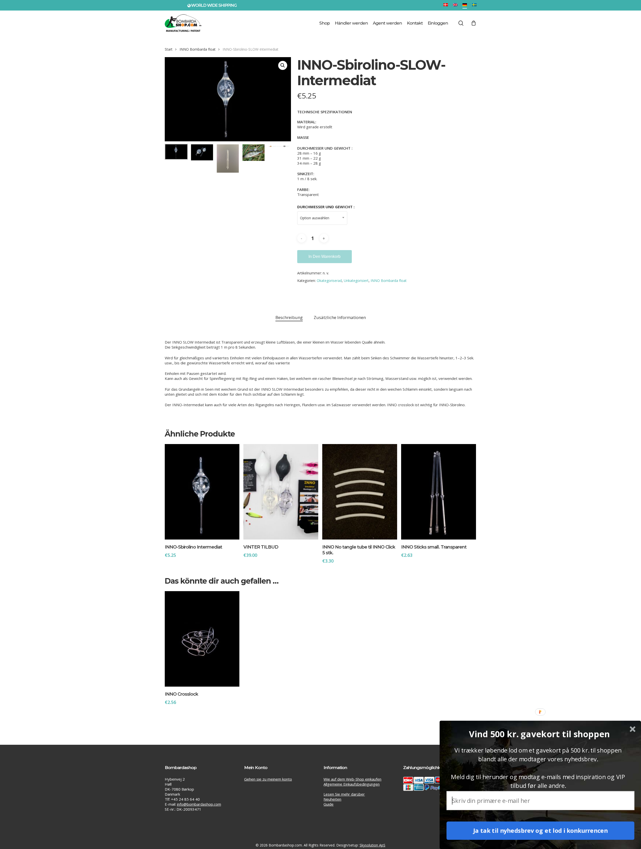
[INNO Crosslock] (202, 639)
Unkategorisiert (356, 280)
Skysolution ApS (372, 845)
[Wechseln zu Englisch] (455, 5)
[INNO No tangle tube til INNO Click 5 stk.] (359, 492)
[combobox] (322, 218)
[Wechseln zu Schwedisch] (474, 5)
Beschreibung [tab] (289, 317)
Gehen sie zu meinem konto (268, 779)
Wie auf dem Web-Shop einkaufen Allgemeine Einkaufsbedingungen (352, 782)
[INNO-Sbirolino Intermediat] (202, 492)
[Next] (283, 158)
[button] (282, 65)
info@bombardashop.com (199, 804)
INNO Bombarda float (198, 49)
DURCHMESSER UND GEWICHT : (326, 206)
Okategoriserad (329, 280)
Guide (329, 804)
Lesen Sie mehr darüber (344, 794)
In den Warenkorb (324, 256)
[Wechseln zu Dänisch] (445, 5)
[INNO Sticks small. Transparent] (438, 492)
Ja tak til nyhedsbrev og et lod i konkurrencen (540, 831)
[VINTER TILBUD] (280, 492)
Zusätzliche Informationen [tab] (340, 317)
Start (169, 49)
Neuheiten (332, 799)
